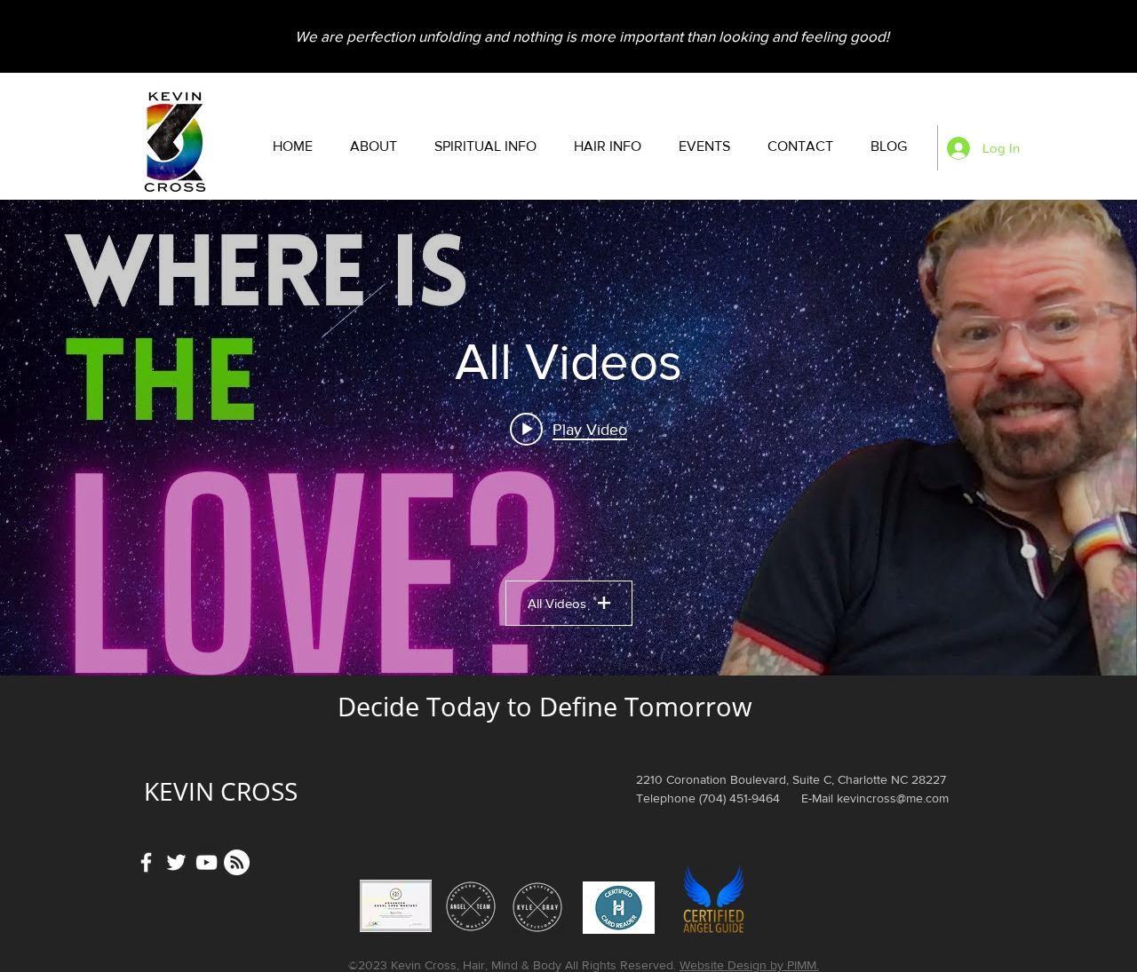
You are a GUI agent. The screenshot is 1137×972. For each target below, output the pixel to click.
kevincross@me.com (893, 798)
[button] (485, 146)
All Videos (557, 603)
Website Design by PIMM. (749, 965)
